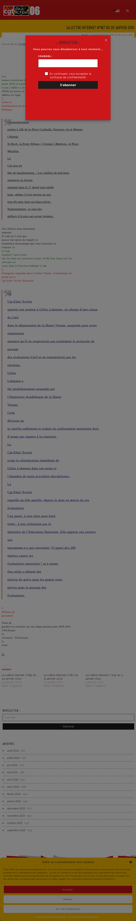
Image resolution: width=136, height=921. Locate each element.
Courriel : (45, 56)
